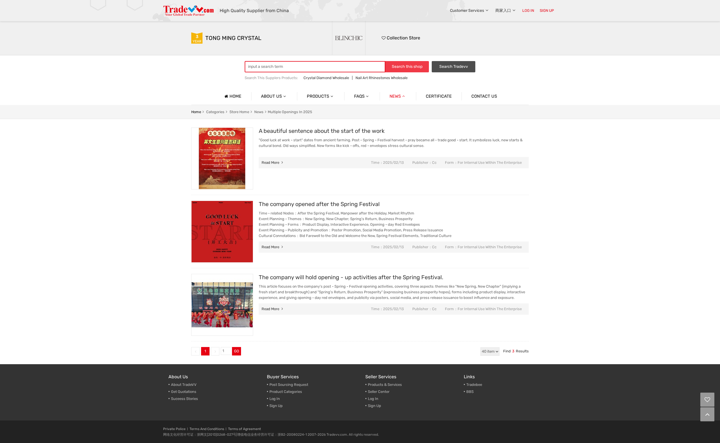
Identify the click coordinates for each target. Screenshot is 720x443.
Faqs (359, 96)
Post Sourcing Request (288, 384)
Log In (274, 399)
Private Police (174, 429)
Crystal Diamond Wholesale (326, 78)
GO (236, 351)
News (395, 96)
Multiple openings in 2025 (290, 112)
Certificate (439, 96)
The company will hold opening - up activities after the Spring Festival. (351, 277)
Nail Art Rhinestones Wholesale (382, 78)
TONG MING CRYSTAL (233, 38)
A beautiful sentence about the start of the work (321, 130)
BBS (470, 392)
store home (239, 112)
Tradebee (474, 384)
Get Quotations (183, 392)
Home (235, 96)
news (259, 112)
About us (271, 96)
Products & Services (385, 384)
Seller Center (379, 392)
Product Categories (285, 392)
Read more (271, 162)
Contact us (484, 96)
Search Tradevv (453, 66)
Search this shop (407, 66)
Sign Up (276, 406)
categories (215, 112)
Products (318, 96)
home (196, 112)
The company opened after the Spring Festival (319, 204)
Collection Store (403, 38)
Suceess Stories (184, 399)
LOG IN (528, 10)
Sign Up (374, 406)
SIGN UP (547, 10)
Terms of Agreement (244, 429)
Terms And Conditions (207, 429)
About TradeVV (184, 384)
